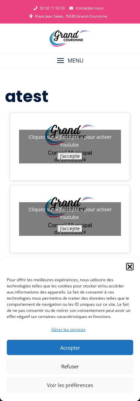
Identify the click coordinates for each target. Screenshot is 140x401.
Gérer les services (68, 329)
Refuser (70, 366)
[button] (129, 266)
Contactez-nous (89, 8)
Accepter (70, 347)
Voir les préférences (70, 385)
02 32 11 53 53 (52, 8)
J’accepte (70, 156)
